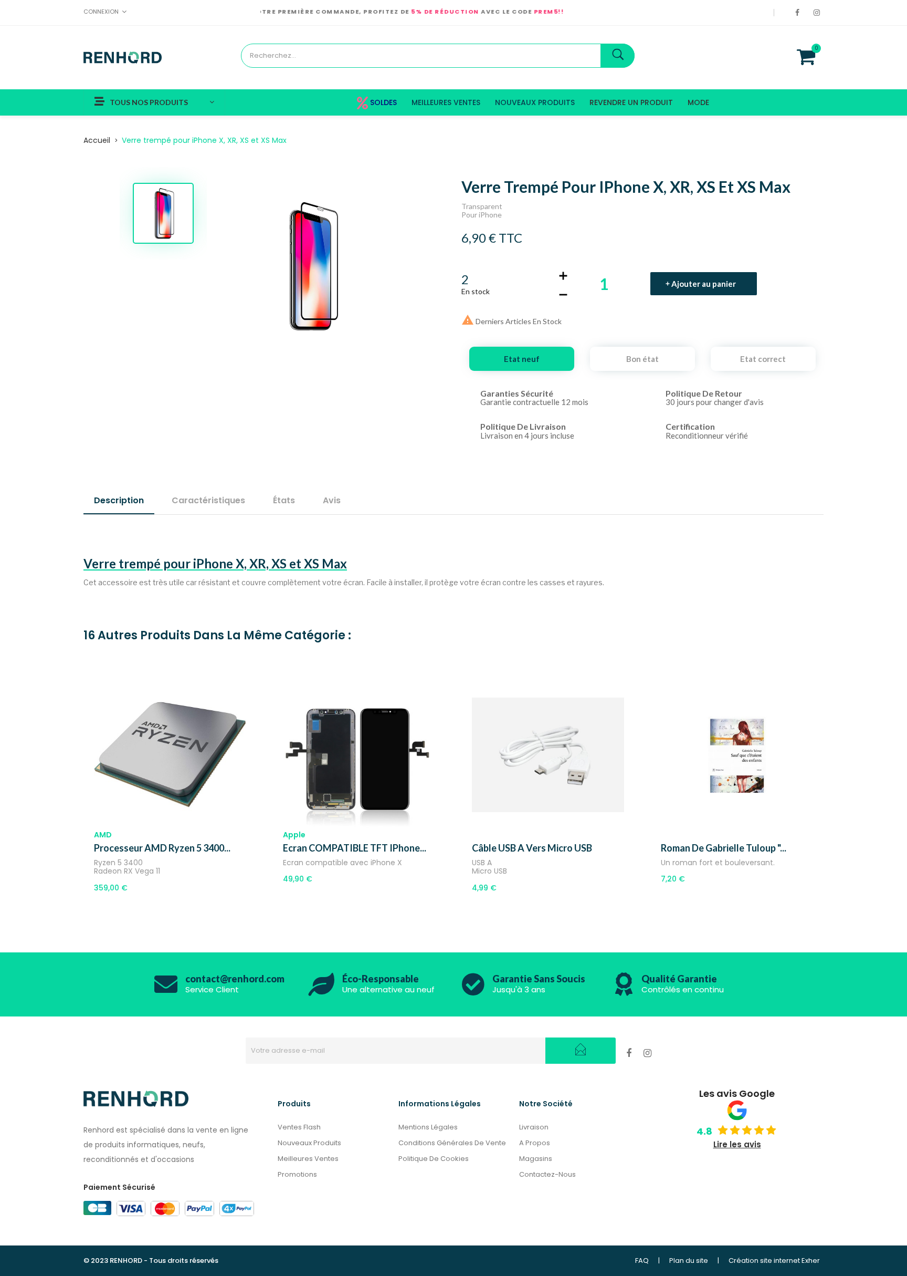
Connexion (101, 11)
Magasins (535, 1159)
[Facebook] (799, 12)
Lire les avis (737, 1144)
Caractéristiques (208, 500)
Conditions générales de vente (452, 1143)
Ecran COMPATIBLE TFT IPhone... (354, 848)
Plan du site (688, 1260)
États (284, 500)
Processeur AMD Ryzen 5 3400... (162, 848)
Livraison (534, 1127)
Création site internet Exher (774, 1260)
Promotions (297, 1174)
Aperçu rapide (182, 828)
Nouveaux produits (309, 1143)
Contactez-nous (547, 1174)
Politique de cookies (433, 1159)
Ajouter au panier (703, 283)
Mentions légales (428, 1127)
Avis (332, 500)
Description (119, 500)
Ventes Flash (299, 1127)
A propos (534, 1143)
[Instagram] (819, 12)
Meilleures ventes (308, 1159)
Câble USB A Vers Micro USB (532, 848)
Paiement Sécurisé (119, 1187)
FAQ (642, 1260)
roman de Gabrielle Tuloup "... (723, 848)
